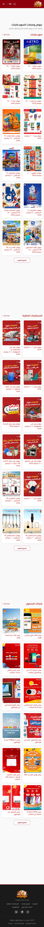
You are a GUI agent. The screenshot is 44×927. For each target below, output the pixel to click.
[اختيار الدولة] (9, 4)
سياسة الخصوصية (31, 923)
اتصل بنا (10, 923)
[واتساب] (16, 912)
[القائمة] (4, 4)
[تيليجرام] (22, 912)
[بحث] (14, 4)
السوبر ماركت (25, 903)
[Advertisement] (22, 16)
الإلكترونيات (15, 907)
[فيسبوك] (28, 912)
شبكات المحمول (27, 907)
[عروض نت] (22, 894)
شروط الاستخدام (19, 923)
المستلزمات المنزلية (13, 903)
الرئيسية (34, 903)
